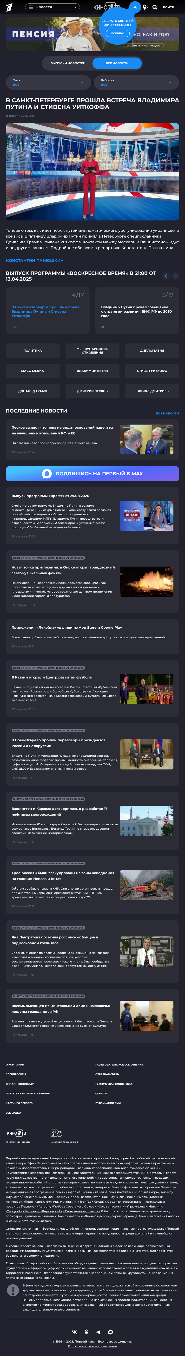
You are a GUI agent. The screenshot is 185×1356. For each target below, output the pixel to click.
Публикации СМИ (108, 1103)
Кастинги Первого (19, 1103)
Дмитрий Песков (92, 391)
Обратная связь (107, 1074)
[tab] (67, 63)
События (101, 1093)
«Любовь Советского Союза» (74, 1206)
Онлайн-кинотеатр (20, 1083)
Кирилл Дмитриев (152, 391)
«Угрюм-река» (136, 1206)
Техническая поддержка (113, 1083)
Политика (32, 350)
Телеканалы (44, 1277)
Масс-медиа (32, 371)
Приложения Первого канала (28, 1093)
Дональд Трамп (32, 391)
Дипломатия (152, 350)
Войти (168, 7)
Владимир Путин (92, 371)
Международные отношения (92, 350)
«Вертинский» (51, 1211)
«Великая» (31, 1211)
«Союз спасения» (110, 1206)
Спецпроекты (16, 1074)
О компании (15, 1064)
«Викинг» (155, 1206)
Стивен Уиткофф (152, 371)
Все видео (13, 1112)
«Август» (43, 1206)
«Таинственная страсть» (81, 1211)
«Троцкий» (14, 1211)
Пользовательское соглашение (119, 1064)
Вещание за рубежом (64, 1141)
